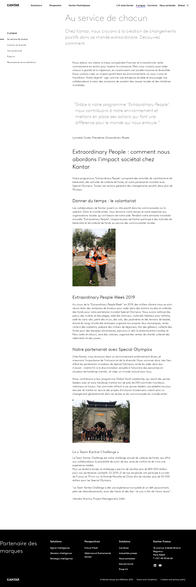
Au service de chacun (17, 39)
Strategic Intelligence (61, 559)
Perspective (55, 5)
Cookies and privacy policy (173, 580)
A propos (140, 5)
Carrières (152, 5)
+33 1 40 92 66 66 (164, 558)
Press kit (11, 57)
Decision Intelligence (61, 553)
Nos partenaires (14, 51)
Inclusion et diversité (16, 45)
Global (181, 5)
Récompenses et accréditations (21, 62)
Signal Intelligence (60, 548)
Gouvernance (126, 564)
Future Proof (91, 548)
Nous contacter (168, 5)
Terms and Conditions (147, 580)
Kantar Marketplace (79, 5)
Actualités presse (128, 553)
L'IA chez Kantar (125, 5)
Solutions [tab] (35, 5)
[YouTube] (155, 566)
